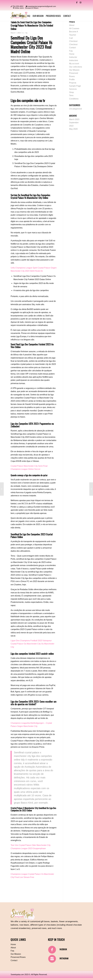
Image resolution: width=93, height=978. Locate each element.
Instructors (73, 60)
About (71, 25)
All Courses (74, 28)
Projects (72, 83)
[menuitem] (14, 16)
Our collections (75, 67)
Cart (71, 38)
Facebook (63, 949)
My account (74, 64)
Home (71, 54)
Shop (71, 92)
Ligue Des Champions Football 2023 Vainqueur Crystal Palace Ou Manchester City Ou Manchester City (32, 644)
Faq (71, 51)
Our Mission (74, 70)
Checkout (73, 41)
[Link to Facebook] (77, 2)
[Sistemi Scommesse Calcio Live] (2, 489)
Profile (72, 79)
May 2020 (73, 129)
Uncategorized (75, 109)
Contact (72, 48)
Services (73, 89)
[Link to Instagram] (80, 2)
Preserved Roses (18, 957)
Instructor (73, 57)
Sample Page (75, 86)
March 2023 (74, 119)
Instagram (64, 958)
